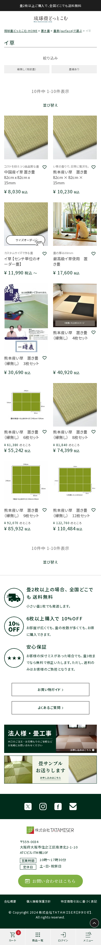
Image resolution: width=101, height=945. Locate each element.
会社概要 (10, 901)
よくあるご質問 (49, 707)
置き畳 (45, 31)
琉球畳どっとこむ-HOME (21, 31)
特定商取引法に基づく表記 (79, 901)
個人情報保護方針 (38, 901)
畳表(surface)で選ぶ (67, 31)
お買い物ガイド (49, 689)
